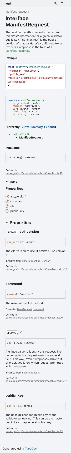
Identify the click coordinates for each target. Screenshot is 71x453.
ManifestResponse (17, 50)
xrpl (8, 3)
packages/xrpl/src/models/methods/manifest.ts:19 (34, 173)
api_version (20, 103)
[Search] (55, 3)
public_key (19, 111)
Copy (59, 67)
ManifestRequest (16, 11)
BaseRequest (20, 134)
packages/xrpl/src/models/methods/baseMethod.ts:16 (36, 269)
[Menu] (62, 3)
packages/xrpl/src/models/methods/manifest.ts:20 (34, 317)
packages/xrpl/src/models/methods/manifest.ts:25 (34, 431)
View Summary (32, 127)
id (14, 108)
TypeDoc (31, 448)
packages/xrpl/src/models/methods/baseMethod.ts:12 (36, 380)
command (17, 106)
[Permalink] (19, 58)
